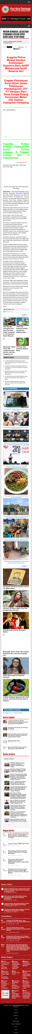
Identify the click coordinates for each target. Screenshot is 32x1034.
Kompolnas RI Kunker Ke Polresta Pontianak (18, 728)
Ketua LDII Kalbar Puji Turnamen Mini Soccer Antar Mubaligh (17, 747)
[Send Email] (26, 47)
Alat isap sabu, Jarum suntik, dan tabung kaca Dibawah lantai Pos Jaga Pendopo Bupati (18, 735)
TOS (16, 1018)
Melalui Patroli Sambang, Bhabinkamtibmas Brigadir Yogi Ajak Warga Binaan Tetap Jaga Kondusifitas (16, 539)
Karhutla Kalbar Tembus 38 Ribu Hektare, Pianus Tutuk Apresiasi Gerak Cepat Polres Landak (18, 815)
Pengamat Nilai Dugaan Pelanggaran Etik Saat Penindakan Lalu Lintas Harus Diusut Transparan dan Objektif (16, 367)
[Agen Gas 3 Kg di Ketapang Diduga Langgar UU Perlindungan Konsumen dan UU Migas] (5, 975)
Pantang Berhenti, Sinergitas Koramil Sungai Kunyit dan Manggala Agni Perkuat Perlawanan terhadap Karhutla (18, 821)
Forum (16, 1027)
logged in (11, 712)
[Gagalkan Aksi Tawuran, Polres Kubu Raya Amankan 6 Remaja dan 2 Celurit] (27, 984)
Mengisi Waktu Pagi (14, 741)
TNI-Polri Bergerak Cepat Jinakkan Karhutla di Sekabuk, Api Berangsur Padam (17, 909)
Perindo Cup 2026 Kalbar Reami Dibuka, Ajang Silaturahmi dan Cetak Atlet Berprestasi (15, 897)
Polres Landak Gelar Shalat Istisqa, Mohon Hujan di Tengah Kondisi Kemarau (18, 777)
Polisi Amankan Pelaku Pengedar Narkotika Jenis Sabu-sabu (16, 409)
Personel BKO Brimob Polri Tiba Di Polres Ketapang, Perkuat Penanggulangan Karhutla (18, 801)
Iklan (16, 1029)
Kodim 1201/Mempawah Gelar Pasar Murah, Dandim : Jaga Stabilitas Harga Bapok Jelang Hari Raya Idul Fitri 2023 (18, 835)
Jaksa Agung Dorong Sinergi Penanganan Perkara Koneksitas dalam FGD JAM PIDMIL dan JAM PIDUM (16, 444)
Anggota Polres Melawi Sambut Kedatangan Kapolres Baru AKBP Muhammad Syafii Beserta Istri (16, 64)
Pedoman (16, 1015)
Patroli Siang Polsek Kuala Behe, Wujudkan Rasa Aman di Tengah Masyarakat (17, 852)
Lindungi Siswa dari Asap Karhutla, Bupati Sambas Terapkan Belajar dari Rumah (16, 904)
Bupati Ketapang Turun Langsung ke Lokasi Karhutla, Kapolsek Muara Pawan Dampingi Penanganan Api (17, 890)
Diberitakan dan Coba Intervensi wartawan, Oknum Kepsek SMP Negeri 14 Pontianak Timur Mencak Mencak (18, 871)
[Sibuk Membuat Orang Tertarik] (16, 975)
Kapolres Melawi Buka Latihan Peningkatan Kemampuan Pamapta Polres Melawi (18, 929)
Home (16, 1009)
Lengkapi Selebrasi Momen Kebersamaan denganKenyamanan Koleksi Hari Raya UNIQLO (18, 722)
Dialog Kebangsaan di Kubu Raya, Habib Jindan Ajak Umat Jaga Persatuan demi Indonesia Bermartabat (16, 372)
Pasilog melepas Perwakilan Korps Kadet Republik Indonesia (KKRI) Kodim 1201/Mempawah (16, 517)
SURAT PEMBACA (16, 1024)
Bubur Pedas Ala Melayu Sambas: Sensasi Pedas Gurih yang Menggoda (16, 496)
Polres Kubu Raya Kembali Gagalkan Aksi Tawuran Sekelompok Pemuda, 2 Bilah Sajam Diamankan (18, 861)
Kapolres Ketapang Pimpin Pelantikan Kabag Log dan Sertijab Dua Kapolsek (18, 764)
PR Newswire (16, 1021)
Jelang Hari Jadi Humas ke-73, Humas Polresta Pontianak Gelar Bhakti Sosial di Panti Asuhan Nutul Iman (18, 937)
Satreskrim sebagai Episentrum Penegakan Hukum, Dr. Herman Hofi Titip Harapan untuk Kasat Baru (15, 383)
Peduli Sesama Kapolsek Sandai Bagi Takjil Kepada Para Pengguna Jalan (16, 427)
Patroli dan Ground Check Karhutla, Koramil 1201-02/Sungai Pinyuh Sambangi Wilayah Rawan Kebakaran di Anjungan (18, 808)
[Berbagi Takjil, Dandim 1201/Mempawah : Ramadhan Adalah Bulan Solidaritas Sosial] (16, 965)
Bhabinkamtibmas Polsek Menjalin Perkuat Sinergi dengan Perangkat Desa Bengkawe (16, 562)
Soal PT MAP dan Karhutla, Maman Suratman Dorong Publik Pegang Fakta (18, 795)
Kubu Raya (10, 311)
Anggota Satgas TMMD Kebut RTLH (18, 843)
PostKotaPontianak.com (18, 1005)
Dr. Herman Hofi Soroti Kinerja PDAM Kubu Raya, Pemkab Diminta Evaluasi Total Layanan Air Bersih (16, 377)
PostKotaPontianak (7, 43)
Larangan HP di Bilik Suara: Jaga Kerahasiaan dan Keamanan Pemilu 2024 (18, 921)
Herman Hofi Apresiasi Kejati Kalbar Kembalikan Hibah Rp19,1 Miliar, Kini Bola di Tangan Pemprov (18, 782)
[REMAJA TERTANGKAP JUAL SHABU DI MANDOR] (27, 965)
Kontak (16, 1032)
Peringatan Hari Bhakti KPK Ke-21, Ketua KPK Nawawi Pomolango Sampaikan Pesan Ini (16, 466)
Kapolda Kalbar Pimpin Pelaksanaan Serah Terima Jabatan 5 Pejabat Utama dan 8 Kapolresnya (16, 150)
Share (4, 47)
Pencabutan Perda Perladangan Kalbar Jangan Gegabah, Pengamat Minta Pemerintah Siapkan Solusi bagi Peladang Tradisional (18, 789)
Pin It (14, 47)
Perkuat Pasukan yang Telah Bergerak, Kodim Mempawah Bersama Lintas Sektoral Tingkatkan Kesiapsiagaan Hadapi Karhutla (18, 770)
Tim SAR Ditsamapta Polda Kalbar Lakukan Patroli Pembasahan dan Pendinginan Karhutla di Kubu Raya (16, 362)
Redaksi (16, 1012)
